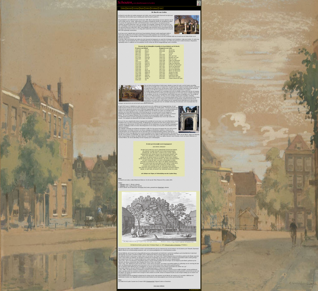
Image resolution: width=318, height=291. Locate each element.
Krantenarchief (150, 281)
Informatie (129, 8)
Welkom (123, 8)
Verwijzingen (154, 8)
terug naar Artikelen (159, 286)
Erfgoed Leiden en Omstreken (173, 245)
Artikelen (147, 8)
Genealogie (136, 8)
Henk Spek (161, 187)
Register (142, 8)
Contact (161, 8)
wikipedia (122, 184)
